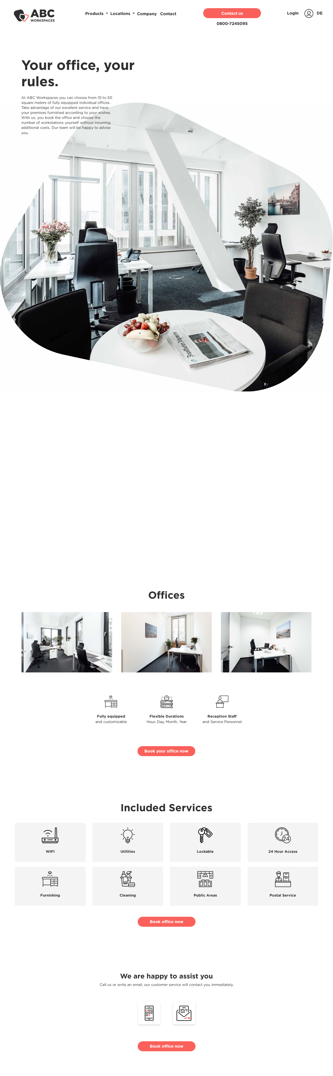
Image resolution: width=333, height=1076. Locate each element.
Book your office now (166, 751)
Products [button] (95, 13)
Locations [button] (120, 13)
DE (320, 13)
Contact (168, 13)
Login (293, 13)
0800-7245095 (232, 23)
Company (147, 13)
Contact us (232, 13)
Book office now (166, 921)
